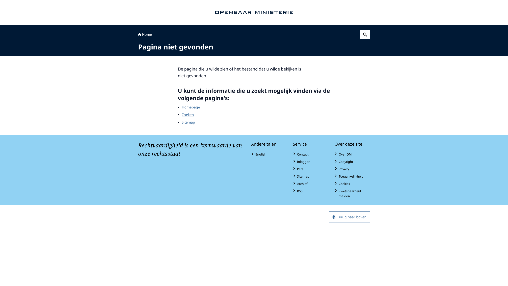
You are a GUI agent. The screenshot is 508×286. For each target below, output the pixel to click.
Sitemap (188, 122)
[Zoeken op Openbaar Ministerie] (365, 34)
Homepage (191, 107)
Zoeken (188, 114)
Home (147, 34)
